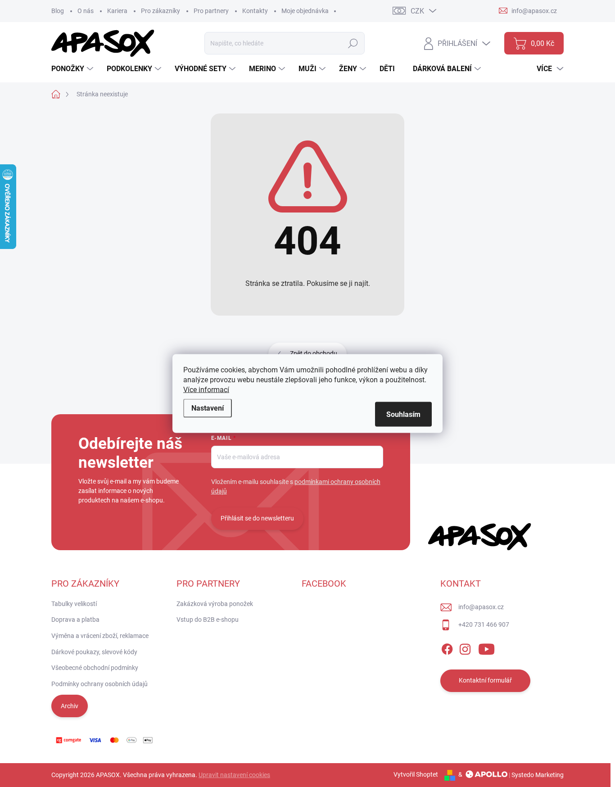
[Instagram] (465, 647)
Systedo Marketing (537, 774)
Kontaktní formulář (485, 680)
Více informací (206, 389)
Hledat (353, 43)
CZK (417, 11)
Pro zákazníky (160, 10)
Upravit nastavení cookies (234, 774)
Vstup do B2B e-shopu (207, 619)
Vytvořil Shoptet (415, 774)
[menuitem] (73, 68)
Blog (57, 10)
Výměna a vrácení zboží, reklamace (100, 635)
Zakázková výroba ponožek (214, 603)
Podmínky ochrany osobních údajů (99, 683)
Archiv (69, 706)
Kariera (117, 10)
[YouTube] (486, 647)
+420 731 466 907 (483, 624)
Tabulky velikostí (74, 603)
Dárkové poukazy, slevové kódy (94, 652)
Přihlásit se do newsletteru (257, 518)
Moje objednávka (305, 10)
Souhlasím (403, 414)
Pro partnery (211, 10)
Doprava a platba (75, 619)
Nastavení (207, 408)
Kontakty (255, 10)
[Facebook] (447, 647)
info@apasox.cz (481, 607)
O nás (85, 10)
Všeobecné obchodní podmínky (94, 667)
